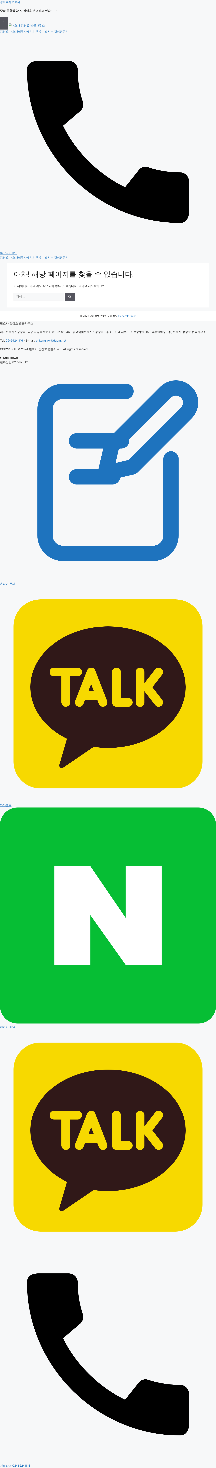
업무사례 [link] (24, 31)
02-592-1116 (14, 340)
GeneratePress (127, 316)
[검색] (70, 297)
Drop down (10, 357)
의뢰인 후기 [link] (37, 31)
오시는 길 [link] (51, 31)
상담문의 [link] (63, 31)
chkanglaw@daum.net (51, 340)
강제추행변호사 (10, 2)
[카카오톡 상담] (108, 1244)
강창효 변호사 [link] (9, 31)
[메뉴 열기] (4, 23)
